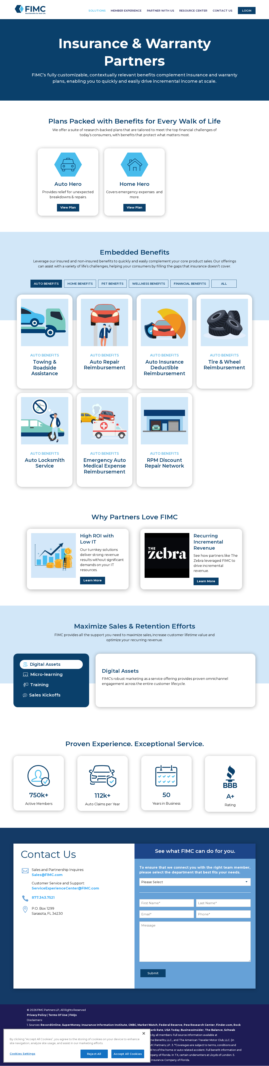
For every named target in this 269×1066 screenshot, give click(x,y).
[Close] (143, 1033)
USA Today (172, 1029)
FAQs (73, 1015)
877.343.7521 (43, 898)
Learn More (92, 580)
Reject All (94, 1053)
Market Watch (147, 1024)
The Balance (214, 1029)
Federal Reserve (170, 1024)
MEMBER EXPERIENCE (126, 10)
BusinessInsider (192, 1029)
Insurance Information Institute (104, 1024)
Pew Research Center (199, 1024)
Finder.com (224, 1024)
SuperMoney (71, 1024)
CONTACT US (222, 10)
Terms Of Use (57, 1015)
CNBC (132, 1024)
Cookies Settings (22, 1053)
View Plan (68, 207)
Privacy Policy (36, 1015)
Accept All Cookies (128, 1053)
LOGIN (246, 10)
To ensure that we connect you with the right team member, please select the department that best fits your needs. (194, 870)
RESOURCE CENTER (193, 10)
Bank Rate (156, 1029)
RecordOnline (51, 1024)
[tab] (51, 664)
